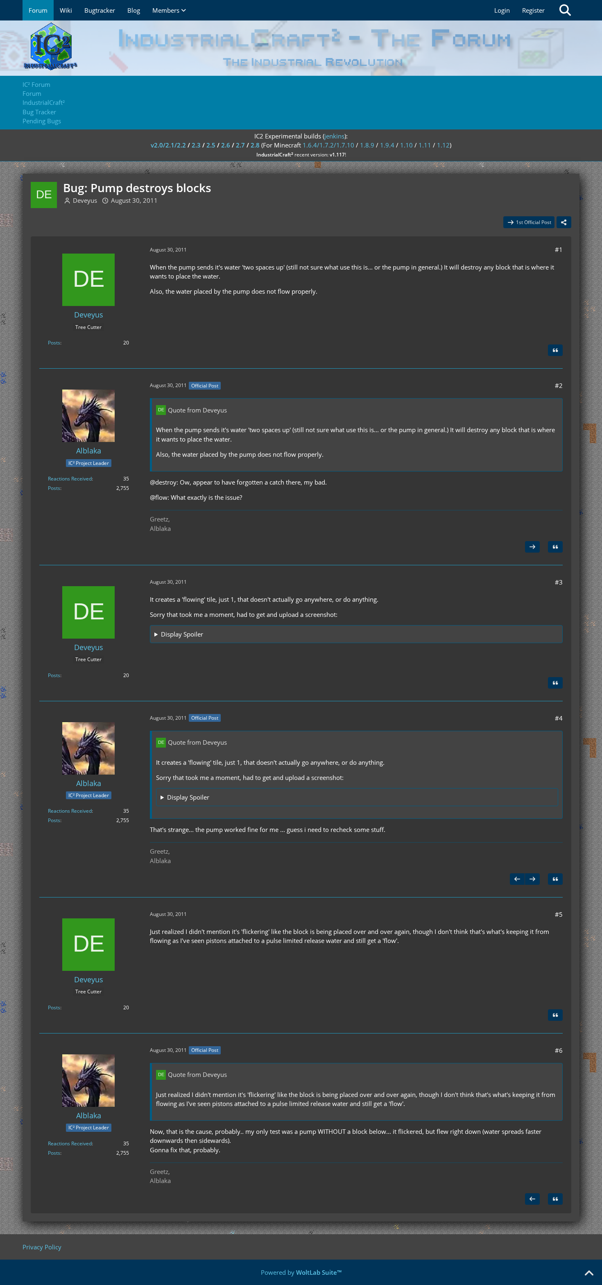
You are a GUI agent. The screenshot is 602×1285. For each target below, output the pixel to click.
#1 (559, 249)
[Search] (565, 10)
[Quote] (555, 350)
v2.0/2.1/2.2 (168, 145)
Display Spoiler (182, 634)
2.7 (240, 145)
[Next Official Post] (532, 547)
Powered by (301, 1272)
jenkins (334, 136)
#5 (559, 914)
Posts (54, 342)
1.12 (443, 145)
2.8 (255, 145)
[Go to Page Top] (589, 1273)
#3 (559, 582)
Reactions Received (70, 478)
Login (502, 10)
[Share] (564, 222)
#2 (559, 385)
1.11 (425, 145)
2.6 (225, 145)
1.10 (406, 145)
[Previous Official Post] (517, 879)
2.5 (210, 145)
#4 (559, 718)
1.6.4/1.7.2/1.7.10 (328, 145)
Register (533, 10)
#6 (559, 1050)
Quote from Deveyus (197, 410)
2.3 (196, 145)
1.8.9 (367, 145)
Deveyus (85, 200)
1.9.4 (387, 145)
